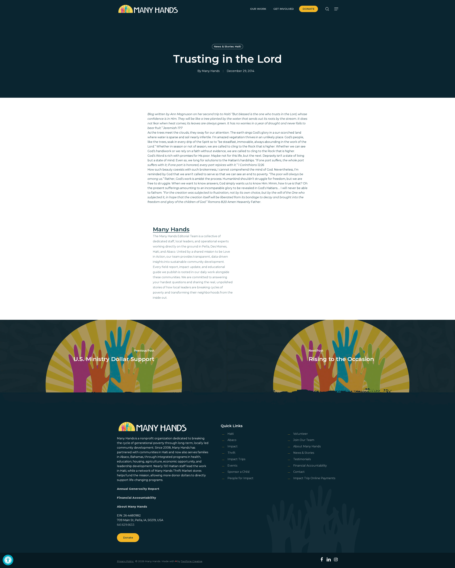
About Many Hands (132, 506)
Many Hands (211, 71)
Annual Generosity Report (138, 489)
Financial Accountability (136, 497)
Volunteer (300, 433)
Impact (233, 446)
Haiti (231, 433)
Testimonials (302, 459)
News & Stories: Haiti (227, 46)
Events (232, 465)
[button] (8, 560)
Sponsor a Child (239, 471)
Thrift (231, 452)
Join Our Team (303, 440)
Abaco (232, 440)
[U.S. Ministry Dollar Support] (114, 356)
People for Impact (240, 478)
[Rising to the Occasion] (341, 356)
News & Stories (303, 452)
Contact (299, 471)
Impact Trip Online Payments (314, 478)
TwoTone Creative (191, 561)
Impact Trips (236, 459)
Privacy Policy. (125, 561)
